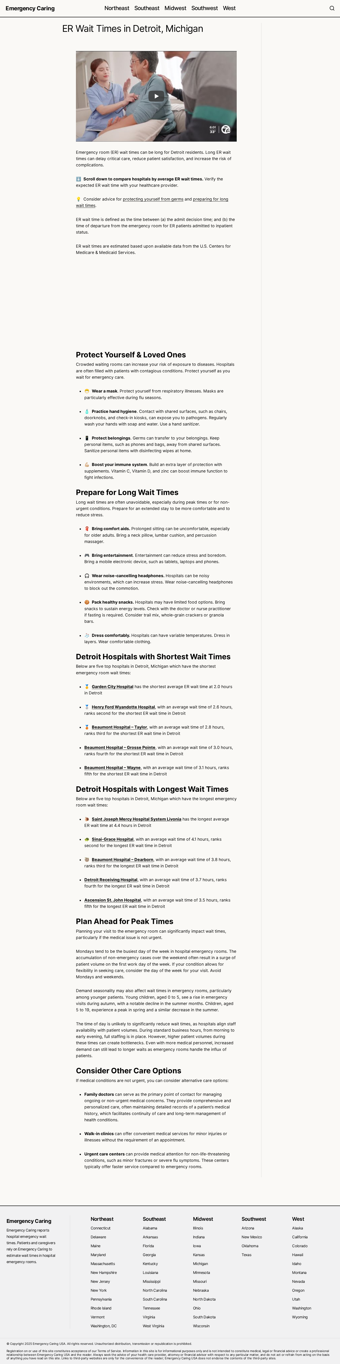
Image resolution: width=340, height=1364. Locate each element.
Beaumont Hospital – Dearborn (122, 859)
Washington (301, 1308)
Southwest (254, 1219)
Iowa (197, 1245)
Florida (148, 1245)
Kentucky (150, 1263)
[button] (332, 8)
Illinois (198, 1228)
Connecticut (101, 1228)
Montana (299, 1272)
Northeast (102, 1219)
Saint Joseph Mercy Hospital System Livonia (136, 819)
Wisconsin (201, 1326)
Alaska (297, 1228)
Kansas (198, 1254)
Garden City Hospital (112, 686)
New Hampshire (104, 1272)
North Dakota (204, 1299)
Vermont (98, 1317)
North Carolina (155, 1290)
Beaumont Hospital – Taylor (119, 727)
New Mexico (252, 1237)
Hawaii (297, 1254)
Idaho (296, 1263)
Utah (296, 1299)
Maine (95, 1245)
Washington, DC (104, 1326)
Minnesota (201, 1272)
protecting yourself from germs (153, 199)
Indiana (199, 1237)
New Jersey (100, 1281)
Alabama (150, 1228)
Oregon (298, 1290)
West (298, 1219)
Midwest (203, 1219)
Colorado (300, 1245)
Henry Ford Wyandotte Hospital (123, 706)
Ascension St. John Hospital (112, 900)
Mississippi (151, 1281)
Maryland (98, 1254)
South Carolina (155, 1299)
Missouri (200, 1281)
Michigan (200, 1263)
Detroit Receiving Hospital (110, 879)
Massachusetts (103, 1263)
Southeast (154, 1219)
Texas (246, 1254)
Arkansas (150, 1237)
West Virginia (153, 1326)
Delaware (98, 1237)
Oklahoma (250, 1245)
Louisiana (150, 1272)
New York (99, 1290)
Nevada (298, 1281)
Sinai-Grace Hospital (112, 839)
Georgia (149, 1254)
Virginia (149, 1317)
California (300, 1237)
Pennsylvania (101, 1299)
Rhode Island (101, 1308)
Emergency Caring (30, 8)
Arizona (248, 1228)
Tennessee (151, 1308)
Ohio (196, 1308)
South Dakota (204, 1317)
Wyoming (300, 1317)
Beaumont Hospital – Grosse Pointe (119, 747)
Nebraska (201, 1290)
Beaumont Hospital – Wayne (112, 767)
